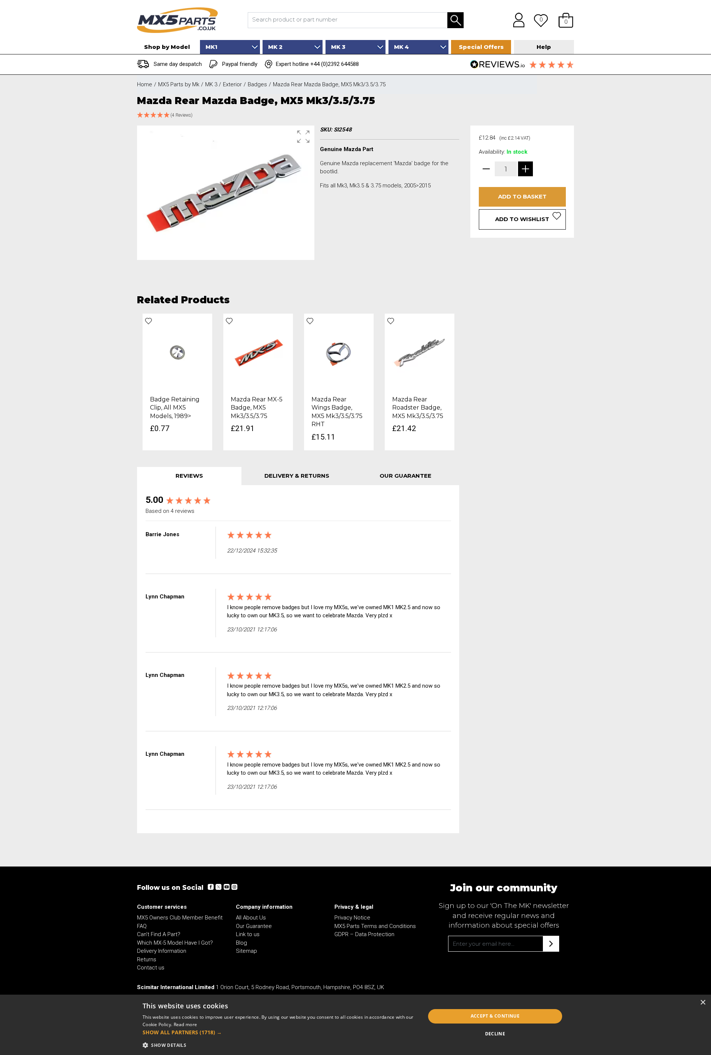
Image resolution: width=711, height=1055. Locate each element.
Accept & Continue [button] (495, 1016)
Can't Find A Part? (158, 934)
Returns (146, 959)
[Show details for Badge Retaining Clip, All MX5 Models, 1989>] (177, 352)
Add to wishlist (522, 219)
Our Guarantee (254, 926)
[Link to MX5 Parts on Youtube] (226, 887)
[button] (566, 20)
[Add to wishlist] (148, 321)
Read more (185, 1024)
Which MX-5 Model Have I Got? (175, 942)
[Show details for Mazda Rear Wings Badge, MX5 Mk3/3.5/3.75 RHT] (338, 352)
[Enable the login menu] (516, 20)
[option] (177, 382)
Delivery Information (161, 951)
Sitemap (246, 951)
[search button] (455, 20)
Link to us (248, 934)
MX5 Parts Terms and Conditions (375, 926)
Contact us (150, 967)
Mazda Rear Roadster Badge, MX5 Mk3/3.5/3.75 (417, 408)
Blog (241, 942)
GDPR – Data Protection (364, 934)
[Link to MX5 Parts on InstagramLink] (234, 887)
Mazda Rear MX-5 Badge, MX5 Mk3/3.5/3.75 (257, 408)
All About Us (251, 917)
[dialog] (355, 1025)
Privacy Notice (352, 917)
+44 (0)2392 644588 (334, 64)
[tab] (189, 476)
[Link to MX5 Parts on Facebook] (211, 887)
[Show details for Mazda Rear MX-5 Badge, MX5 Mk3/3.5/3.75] (258, 352)
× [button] (702, 1002)
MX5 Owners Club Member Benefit (180, 917)
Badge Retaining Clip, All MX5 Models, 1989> (175, 408)
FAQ (142, 926)
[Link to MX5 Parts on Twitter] (218, 887)
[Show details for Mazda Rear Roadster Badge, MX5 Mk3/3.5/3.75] (419, 352)
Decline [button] (495, 1034)
